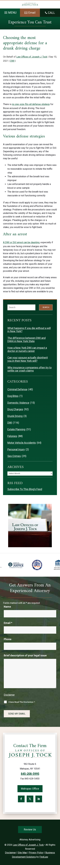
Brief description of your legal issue (25, 655)
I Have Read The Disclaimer (21, 702)
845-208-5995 (30, 773)
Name (7, 606)
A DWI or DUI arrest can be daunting (21, 242)
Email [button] (31, 12)
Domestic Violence (18, 402)
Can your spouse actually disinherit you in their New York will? (27, 359)
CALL (51, 13)
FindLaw (43, 856)
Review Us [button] (30, 829)
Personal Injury (16, 449)
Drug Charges (15, 409)
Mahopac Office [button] (30, 788)
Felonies (12, 436)
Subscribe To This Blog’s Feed (24, 489)
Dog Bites (12, 395)
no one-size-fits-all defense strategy (31, 104)
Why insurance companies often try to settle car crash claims (29, 369)
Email (8, 622)
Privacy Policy (36, 852)
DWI (12, 60)
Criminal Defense (17, 389)
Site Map (22, 852)
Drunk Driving (15, 416)
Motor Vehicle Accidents (21, 442)
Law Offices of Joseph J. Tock (31, 56)
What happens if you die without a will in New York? (29, 330)
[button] (9, 12)
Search (46, 307)
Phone (7, 639)
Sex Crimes (14, 456)
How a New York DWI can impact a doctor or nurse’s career (27, 349)
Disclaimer (9, 694)
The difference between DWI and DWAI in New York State (26, 339)
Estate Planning (16, 429)
